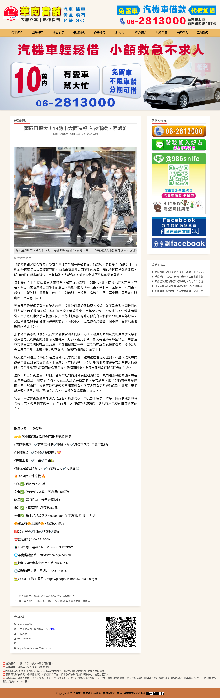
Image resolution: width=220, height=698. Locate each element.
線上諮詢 (120, 33)
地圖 (52, 629)
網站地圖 (140, 693)
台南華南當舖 (92, 134)
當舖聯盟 (203, 33)
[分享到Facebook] (179, 244)
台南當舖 (129, 693)
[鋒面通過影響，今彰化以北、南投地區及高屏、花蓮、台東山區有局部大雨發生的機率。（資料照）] (82, 197)
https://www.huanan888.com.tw (34, 648)
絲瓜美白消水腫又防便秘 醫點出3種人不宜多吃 (49, 596)
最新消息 (79, 33)
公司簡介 (17, 33)
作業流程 (100, 33)
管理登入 (182, 33)
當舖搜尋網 (109, 693)
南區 (119, 693)
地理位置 (161, 33)
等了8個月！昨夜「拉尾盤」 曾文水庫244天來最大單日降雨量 (57, 601)
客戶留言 (141, 33)
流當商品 (58, 33)
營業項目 (38, 33)
